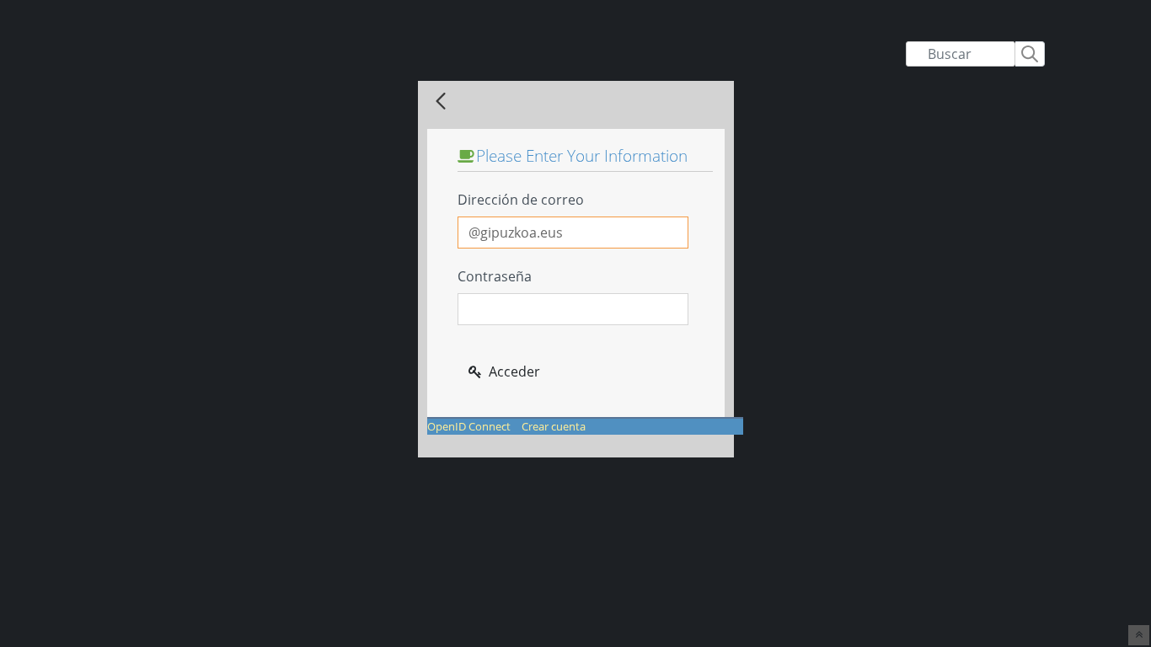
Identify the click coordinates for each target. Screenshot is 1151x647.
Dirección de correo (521, 199)
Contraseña (495, 276)
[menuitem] (469, 426)
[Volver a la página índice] (440, 101)
